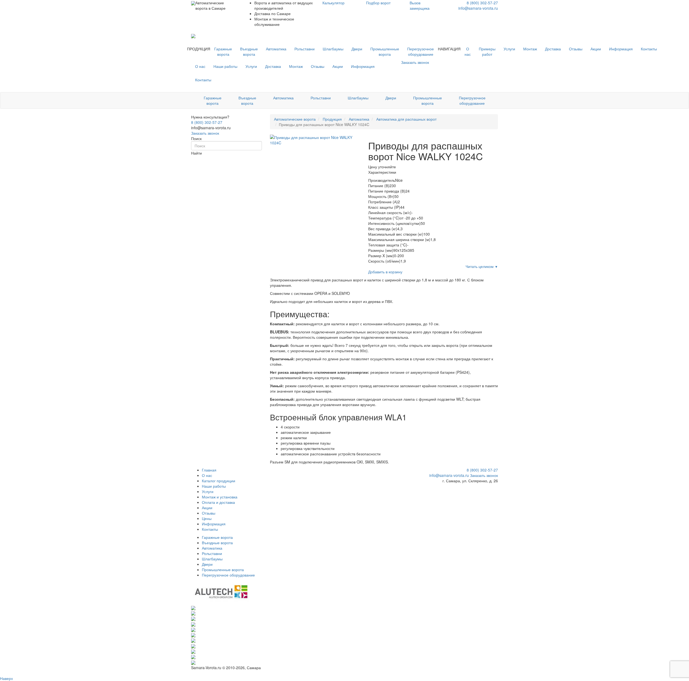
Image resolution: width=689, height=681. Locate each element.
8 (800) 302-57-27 (482, 2)
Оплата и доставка (218, 502)
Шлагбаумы (333, 48)
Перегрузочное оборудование (420, 51)
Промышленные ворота (384, 51)
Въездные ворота (249, 51)
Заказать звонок (205, 133)
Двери (356, 48)
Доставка (553, 48)
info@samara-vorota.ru (478, 8)
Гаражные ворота (223, 51)
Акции (595, 48)
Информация (621, 48)
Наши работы (225, 66)
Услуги (509, 48)
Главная (209, 470)
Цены (207, 518)
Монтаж (530, 48)
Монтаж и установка (219, 497)
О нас (468, 51)
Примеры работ (487, 51)
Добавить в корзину (385, 271)
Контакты (649, 48)
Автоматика (276, 48)
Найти (196, 153)
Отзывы (575, 48)
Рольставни (304, 48)
